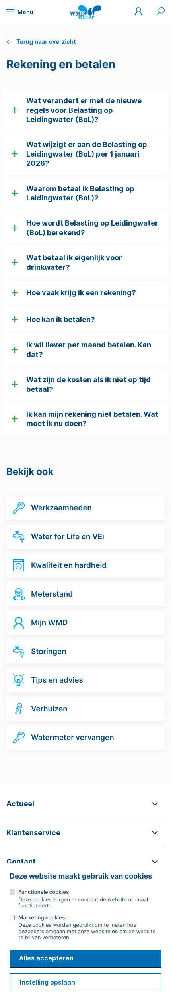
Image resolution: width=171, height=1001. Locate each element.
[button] (85, 110)
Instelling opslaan (47, 982)
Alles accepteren (46, 958)
